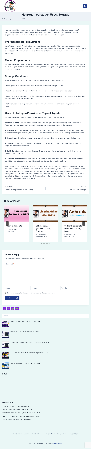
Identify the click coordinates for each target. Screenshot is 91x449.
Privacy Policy (56, 434)
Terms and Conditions (71, 434)
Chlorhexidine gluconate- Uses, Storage (19, 188)
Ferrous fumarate (14, 226)
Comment (10, 264)
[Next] (83, 223)
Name (8, 288)
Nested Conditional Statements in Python (17, 409)
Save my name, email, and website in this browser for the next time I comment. (32, 293)
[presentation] (16, 213)
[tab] (43, 243)
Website (64, 288)
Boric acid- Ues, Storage (77, 188)
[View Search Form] (85, 6)
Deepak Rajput (8, 19)
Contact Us (36, 434)
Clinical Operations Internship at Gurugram (17, 419)
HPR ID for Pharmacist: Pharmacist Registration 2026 (21, 416)
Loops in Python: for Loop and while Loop (17, 406)
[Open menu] (80, 6)
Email (36, 288)
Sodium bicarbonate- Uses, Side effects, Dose (73, 228)
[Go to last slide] (7, 223)
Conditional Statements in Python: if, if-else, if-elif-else (21, 413)
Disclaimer (45, 434)
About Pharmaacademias (21, 434)
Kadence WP (57, 443)
